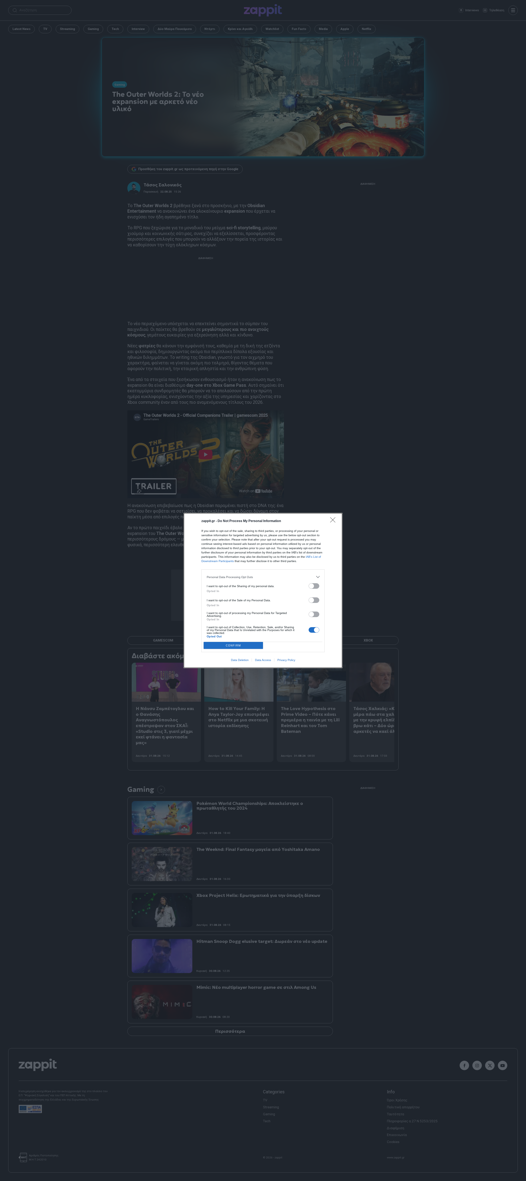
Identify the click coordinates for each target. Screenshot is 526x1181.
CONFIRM (233, 645)
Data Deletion (240, 660)
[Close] (334, 521)
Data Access (263, 660)
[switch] (314, 586)
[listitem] (263, 577)
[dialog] (263, 590)
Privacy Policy (286, 660)
